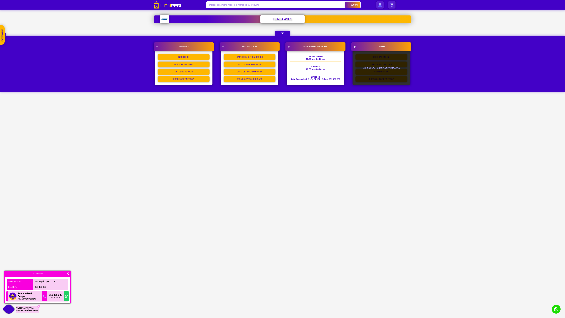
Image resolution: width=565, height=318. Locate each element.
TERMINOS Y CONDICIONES (249, 79)
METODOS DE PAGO (184, 72)
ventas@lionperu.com (45, 281)
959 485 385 (40, 287)
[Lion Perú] (180, 5)
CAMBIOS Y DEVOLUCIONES (250, 57)
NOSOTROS (183, 57)
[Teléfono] (44, 296)
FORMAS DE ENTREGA (183, 79)
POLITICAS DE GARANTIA (249, 64)
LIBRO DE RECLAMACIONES (249, 72)
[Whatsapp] (66, 296)
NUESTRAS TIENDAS (183, 64)
